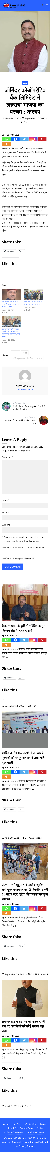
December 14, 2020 (14, 705)
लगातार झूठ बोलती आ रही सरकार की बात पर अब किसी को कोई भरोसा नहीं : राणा (24, 1026)
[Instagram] (33, 139)
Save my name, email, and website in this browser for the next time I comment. (24, 539)
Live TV (12, 1128)
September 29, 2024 (15, 974)
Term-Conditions (15, 1132)
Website (6, 524)
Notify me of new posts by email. (18, 558)
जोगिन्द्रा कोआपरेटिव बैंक (23, 358)
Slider (40, 1128)
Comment (7, 457)
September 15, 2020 (35, 118)
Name (5, 500)
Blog (19, 1124)
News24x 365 (12, 118)
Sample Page (26, 1128)
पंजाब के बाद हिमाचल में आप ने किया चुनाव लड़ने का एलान (33, 303)
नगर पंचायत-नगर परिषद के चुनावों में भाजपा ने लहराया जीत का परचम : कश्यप (11, 304)
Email (5, 512)
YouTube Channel (35, 1132)
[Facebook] (15, 139)
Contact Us (30, 1124)
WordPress (30, 1142)
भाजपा (39, 358)
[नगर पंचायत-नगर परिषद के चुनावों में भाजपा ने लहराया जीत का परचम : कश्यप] (11, 294)
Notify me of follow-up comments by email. (23, 547)
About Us (7, 1124)
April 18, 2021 (12, 837)
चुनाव (25, 352)
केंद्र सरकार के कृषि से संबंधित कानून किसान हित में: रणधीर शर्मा (23, 628)
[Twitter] (24, 139)
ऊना (25, 83)
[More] (6, 144)
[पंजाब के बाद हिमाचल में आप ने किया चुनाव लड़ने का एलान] (33, 294)
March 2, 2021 (12, 1106)
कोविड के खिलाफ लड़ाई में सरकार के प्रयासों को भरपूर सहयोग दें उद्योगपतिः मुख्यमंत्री (23, 758)
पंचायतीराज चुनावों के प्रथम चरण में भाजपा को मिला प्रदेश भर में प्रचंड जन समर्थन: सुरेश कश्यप (11, 333)
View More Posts (25, 389)
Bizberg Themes (27, 1146)
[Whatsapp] (6, 139)
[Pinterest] (42, 139)
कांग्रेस (15, 352)
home (43, 1124)
